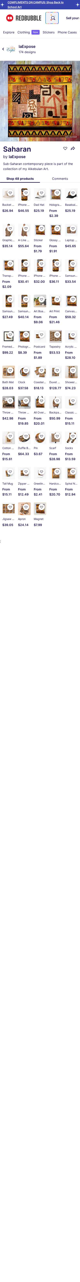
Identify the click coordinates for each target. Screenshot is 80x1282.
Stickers (49, 32)
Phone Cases (67, 32)
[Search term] (53, 18)
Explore (8, 32)
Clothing (27, 32)
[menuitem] (8, 32)
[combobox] (52, 18)
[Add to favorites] (65, 148)
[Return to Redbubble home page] (23, 18)
